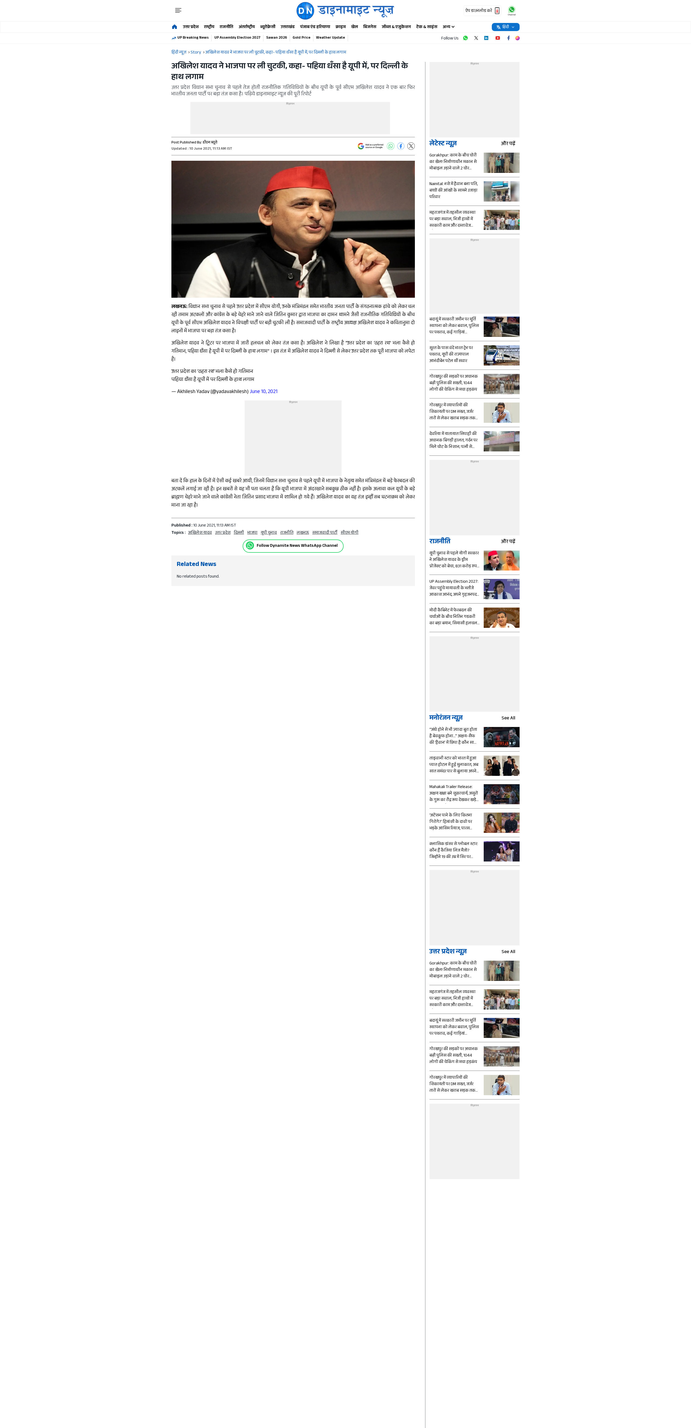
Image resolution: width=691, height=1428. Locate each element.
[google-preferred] (370, 146)
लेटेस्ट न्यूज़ (443, 144)
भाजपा (252, 533)
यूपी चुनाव (269, 533)
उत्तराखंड (288, 27)
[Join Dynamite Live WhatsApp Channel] (465, 38)
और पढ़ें (508, 144)
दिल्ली (239, 533)
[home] (174, 27)
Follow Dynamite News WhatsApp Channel (297, 546)
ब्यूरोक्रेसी (267, 27)
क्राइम (341, 27)
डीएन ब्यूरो (210, 143)
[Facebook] (401, 146)
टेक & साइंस (426, 27)
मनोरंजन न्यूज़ (446, 719)
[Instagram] (517, 38)
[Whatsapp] (250, 545)
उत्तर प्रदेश (191, 27)
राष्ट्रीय (209, 27)
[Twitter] (411, 146)
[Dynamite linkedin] (487, 38)
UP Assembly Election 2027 (237, 38)
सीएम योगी (349, 533)
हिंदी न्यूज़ (178, 52)
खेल (354, 27)
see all (508, 718)
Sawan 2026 (276, 38)
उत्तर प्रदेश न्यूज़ (448, 952)
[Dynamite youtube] (498, 38)
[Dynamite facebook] (508, 38)
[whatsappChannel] (512, 10)
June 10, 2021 (263, 392)
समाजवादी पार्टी (324, 533)
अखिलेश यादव (200, 533)
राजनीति (226, 27)
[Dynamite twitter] (476, 38)
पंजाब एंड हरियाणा (315, 27)
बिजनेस (369, 27)
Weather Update (330, 38)
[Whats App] (390, 146)
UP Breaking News (193, 38)
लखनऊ (303, 533)
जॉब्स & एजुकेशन (396, 27)
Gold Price (301, 38)
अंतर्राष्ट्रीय (247, 27)
